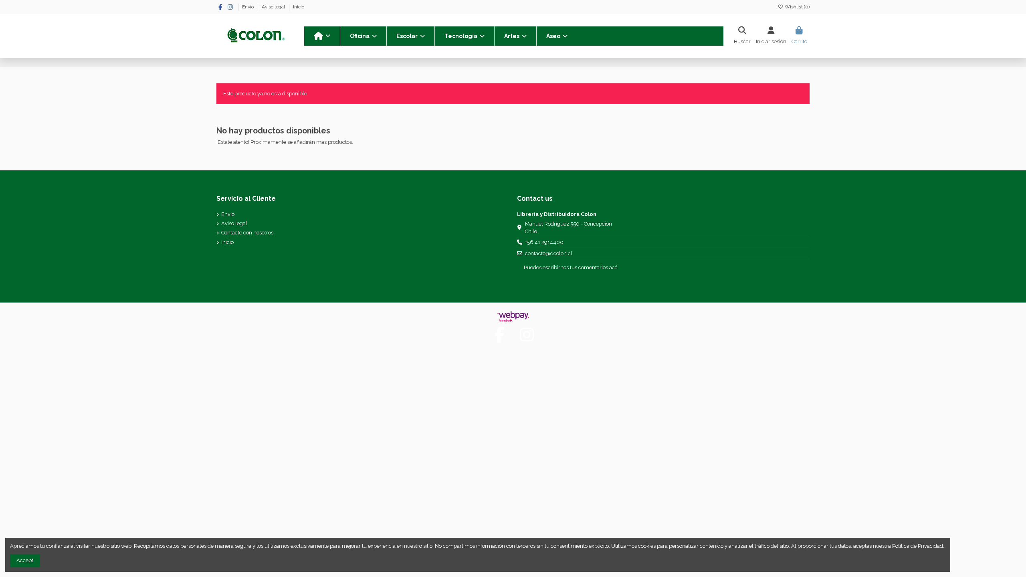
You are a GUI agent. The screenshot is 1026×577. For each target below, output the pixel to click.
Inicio (298, 7)
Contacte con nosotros (247, 233)
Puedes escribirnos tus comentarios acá (571, 267)
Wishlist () (797, 7)
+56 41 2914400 (544, 242)
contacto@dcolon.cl (548, 253)
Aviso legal (274, 7)
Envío (248, 7)
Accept (24, 560)
